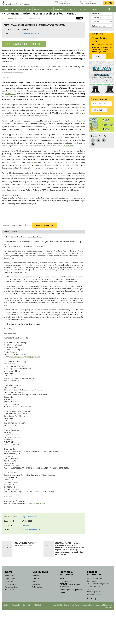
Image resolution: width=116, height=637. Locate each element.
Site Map (6, 605)
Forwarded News (11, 587)
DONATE (108, 3)
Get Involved (17, 9)
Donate (35, 581)
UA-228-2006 (68, 165)
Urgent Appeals (10, 578)
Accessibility (16, 605)
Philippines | (24, 18)
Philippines (26, 525)
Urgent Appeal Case (9, 18)
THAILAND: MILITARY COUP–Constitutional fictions (25, 544)
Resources (72, 9)
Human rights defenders (31, 529)
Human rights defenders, (31, 33)
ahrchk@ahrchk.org (37, 503)
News (28, 9)
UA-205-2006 (31, 162)
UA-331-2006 (68, 146)
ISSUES (49, 9)
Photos (95, 9)
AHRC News (9, 575)
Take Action (36, 578)
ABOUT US (37, 605)
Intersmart (109, 607)
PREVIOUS (7, 547)
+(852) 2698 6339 (90, 4)
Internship (36, 584)
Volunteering (37, 587)
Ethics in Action (65, 581)
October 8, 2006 (35, 18)
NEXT (48, 545)
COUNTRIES (38, 9)
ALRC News (9, 590)
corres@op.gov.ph (16, 357)
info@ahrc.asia (64, 4)
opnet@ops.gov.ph (32, 357)
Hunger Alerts (10, 581)
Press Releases (10, 584)
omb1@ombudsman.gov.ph (20, 406)
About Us (35, 575)
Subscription (27, 605)
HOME (5, 9)
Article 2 (63, 578)
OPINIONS (84, 9)
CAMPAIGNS (59, 9)
